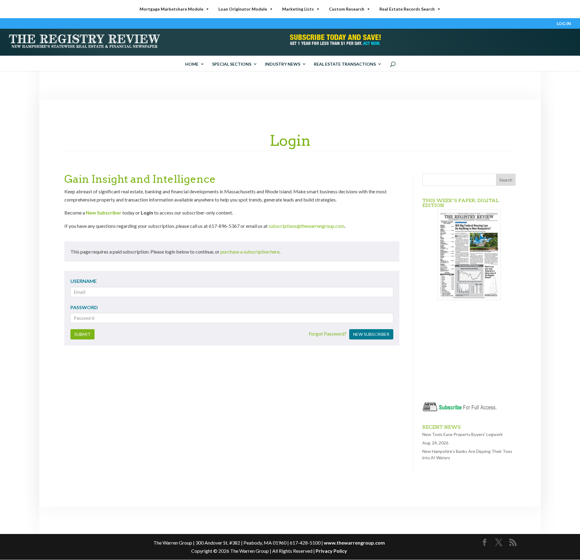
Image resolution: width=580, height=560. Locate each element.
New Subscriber (103, 212)
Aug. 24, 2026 (435, 442)
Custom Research (346, 8)
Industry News (282, 64)
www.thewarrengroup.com (354, 542)
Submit (82, 334)
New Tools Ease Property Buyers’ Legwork (462, 434)
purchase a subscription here (250, 251)
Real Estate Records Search (407, 8)
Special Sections (231, 64)
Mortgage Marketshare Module (171, 8)
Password (84, 307)
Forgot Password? (327, 333)
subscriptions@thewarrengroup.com (306, 226)
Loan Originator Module (242, 8)
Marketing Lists (298, 8)
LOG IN (564, 23)
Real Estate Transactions (345, 64)
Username (83, 281)
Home (191, 64)
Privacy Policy (331, 551)
